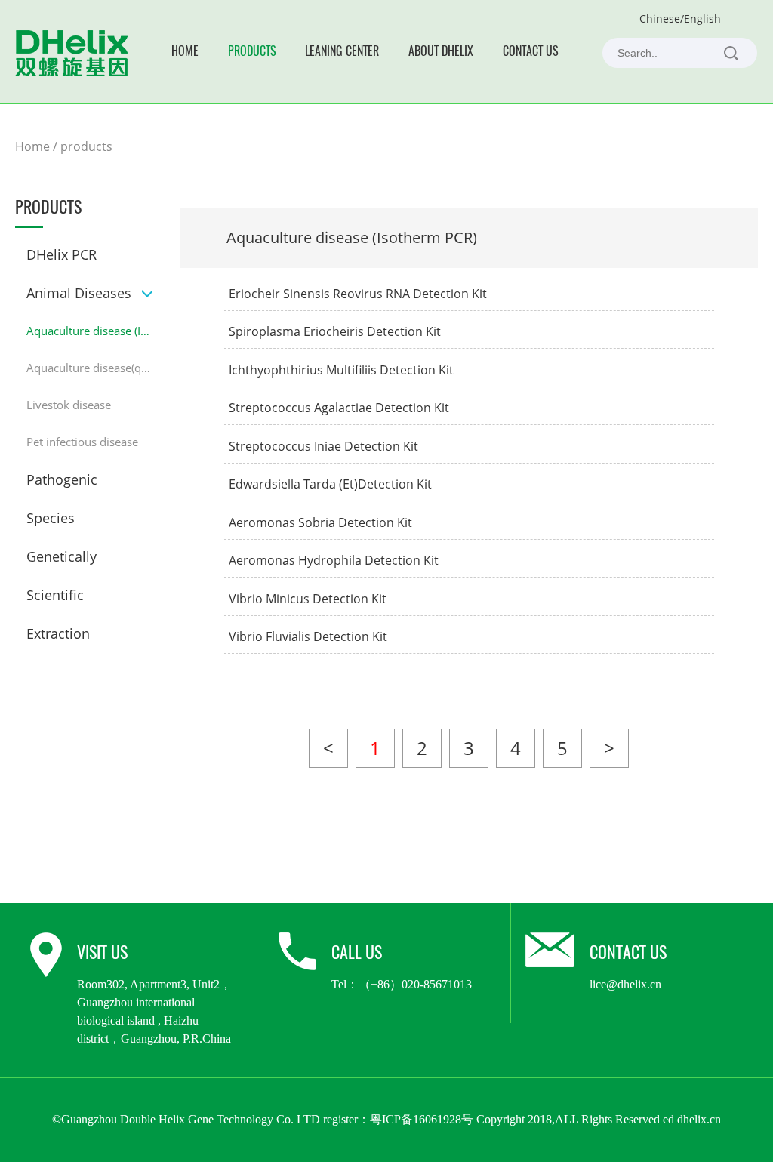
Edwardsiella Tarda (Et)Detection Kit (330, 484)
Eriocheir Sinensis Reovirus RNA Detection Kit (358, 293)
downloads (301, 149)
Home (185, 52)
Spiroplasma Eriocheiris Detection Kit (335, 331)
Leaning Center (342, 52)
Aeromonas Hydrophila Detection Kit (334, 560)
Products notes (311, 111)
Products (252, 52)
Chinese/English (680, 18)
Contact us (531, 52)
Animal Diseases (78, 293)
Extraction (208, 225)
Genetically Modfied (233, 187)
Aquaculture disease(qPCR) (89, 367)
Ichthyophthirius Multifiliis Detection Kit (341, 370)
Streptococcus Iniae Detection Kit (323, 446)
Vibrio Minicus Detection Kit (307, 598)
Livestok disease (68, 404)
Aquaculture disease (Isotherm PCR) (89, 330)
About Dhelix (440, 52)
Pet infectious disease (82, 441)
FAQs (286, 130)
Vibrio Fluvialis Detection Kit (308, 636)
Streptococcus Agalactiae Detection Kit (339, 407)
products (86, 146)
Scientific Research (231, 206)
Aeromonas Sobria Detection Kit (320, 522)
